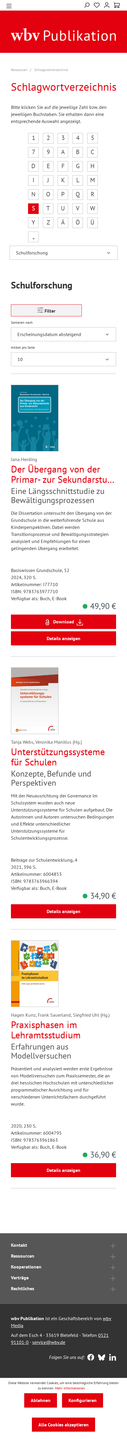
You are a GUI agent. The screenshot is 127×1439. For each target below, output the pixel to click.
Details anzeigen (63, 638)
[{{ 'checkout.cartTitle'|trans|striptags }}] (117, 5)
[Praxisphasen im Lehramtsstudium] (34, 973)
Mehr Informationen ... (72, 1388)
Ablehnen (41, 1400)
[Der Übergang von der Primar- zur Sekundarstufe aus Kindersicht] (34, 418)
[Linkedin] (111, 1358)
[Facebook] (89, 1358)
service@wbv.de (48, 1342)
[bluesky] (100, 1358)
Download (63, 622)
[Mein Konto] (107, 4)
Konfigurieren (83, 1400)
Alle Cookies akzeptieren (63, 1425)
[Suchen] (87, 4)
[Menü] (9, 5)
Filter (49, 311)
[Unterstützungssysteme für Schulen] (34, 700)
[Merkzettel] (97, 4)
